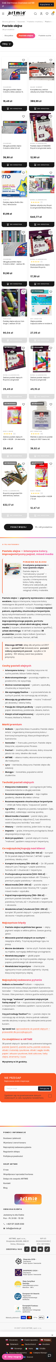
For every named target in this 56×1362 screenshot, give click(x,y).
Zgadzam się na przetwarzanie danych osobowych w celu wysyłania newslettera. (24, 1096)
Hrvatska (44, 1344)
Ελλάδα (40, 1348)
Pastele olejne (26, 35)
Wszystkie (8, 35)
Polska (45, 1340)
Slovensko (12, 1340)
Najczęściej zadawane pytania (17, 1147)
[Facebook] (27, 1249)
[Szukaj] (35, 14)
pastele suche (25, 1047)
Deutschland (28, 1344)
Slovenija (16, 1348)
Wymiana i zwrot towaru (14, 1142)
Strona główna (8, 21)
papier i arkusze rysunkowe (14, 1053)
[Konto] (41, 14)
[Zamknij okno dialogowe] (52, 1335)
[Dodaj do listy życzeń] (23, 60)
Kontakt (6, 1183)
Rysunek (21, 21)
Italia (29, 1348)
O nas (6, 1170)
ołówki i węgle (36, 1050)
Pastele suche (45, 35)
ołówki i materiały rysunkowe (15, 1050)
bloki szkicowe (35, 1053)
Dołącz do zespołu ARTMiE (15, 1179)
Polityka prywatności (13, 1156)
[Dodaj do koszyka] (14, 108)
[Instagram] (33, 1249)
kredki (46, 1050)
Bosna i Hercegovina (16, 1352)
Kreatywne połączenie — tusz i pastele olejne (36, 566)
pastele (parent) (10, 1047)
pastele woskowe (41, 1047)
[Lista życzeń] (47, 13)
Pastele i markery (35, 21)
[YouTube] (40, 1249)
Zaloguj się (44, 1088)
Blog (5, 1188)
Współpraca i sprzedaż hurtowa (18, 1174)
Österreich (12, 1344)
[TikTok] (47, 1249)
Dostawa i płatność (12, 1138)
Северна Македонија (40, 1352)
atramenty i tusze (17, 1056)
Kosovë (28, 1357)
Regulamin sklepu (11, 1152)
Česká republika (29, 1340)
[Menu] (3, 13)
